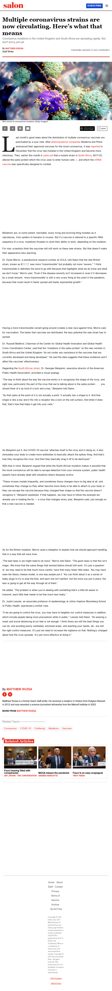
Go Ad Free (56, 909)
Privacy (55, 891)
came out (48, 155)
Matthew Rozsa (14, 49)
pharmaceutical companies (65, 142)
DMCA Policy (56, 984)
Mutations (53, 729)
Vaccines (66, 729)
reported (95, 146)
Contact (59, 887)
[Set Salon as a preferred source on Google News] (87, 128)
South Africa (84, 155)
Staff (50, 887)
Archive (55, 905)
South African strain (29, 368)
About (59, 882)
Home (51, 882)
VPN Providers (56, 979)
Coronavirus (10, 729)
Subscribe (94, 6)
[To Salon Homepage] (13, 5)
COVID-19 (25, 729)
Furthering (39, 729)
